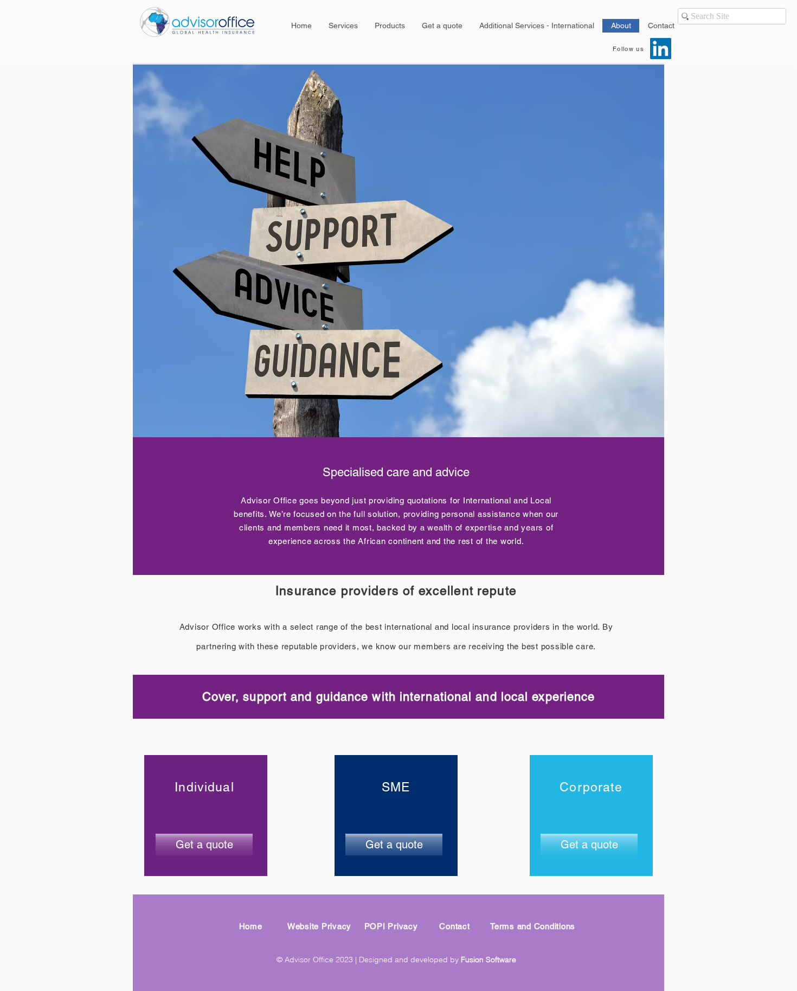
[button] (442, 26)
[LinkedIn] (660, 48)
